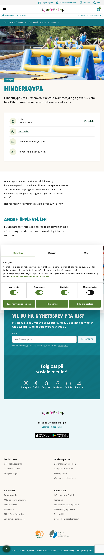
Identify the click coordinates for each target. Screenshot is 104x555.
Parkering (58, 500)
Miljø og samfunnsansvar (15, 500)
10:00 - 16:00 (15, 15)
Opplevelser (22, 22)
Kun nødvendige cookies (19, 304)
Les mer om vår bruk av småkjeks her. (30, 276)
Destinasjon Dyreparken (65, 464)
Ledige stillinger (11, 473)
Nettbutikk (59, 514)
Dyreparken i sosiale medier (66, 519)
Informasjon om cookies (46, 550)
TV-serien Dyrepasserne (64, 509)
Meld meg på (87, 339)
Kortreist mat (10, 509)
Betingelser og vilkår (85, 550)
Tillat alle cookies (85, 304)
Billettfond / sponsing (14, 514)
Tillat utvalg (52, 304)
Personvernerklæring (66, 550)
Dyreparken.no (9, 22)
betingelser (63, 345)
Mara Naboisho (10, 505)
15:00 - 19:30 (89, 15)
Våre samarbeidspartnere (65, 478)
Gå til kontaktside (12, 469)
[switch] (39, 292)
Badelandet (33, 22)
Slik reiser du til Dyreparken (66, 505)
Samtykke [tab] (18, 253)
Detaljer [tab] (52, 253)
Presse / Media (60, 473)
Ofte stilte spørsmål (13, 464)
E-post (15, 333)
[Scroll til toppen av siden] (6, 549)
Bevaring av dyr (10, 495)
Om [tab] (86, 253)
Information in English (64, 495)
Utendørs (43, 22)
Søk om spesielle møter (14, 519)
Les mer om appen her (52, 427)
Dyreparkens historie (63, 469)
